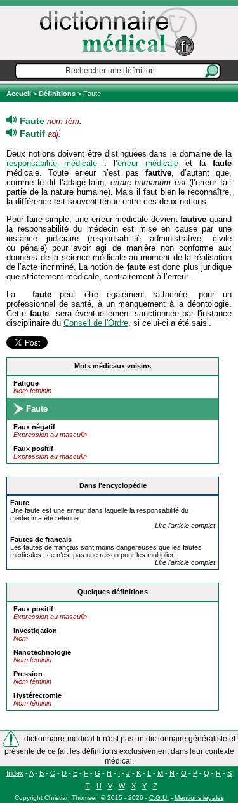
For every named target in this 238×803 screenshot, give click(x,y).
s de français (41, 539)
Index (14, 773)
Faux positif (33, 448)
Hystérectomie (37, 695)
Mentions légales (199, 797)
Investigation (35, 630)
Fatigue (26, 383)
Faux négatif (34, 427)
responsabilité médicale (51, 163)
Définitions (57, 93)
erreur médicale (147, 163)
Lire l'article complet (185, 525)
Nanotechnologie (42, 652)
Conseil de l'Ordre (95, 323)
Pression (28, 674)
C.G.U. (159, 797)
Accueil (19, 93)
